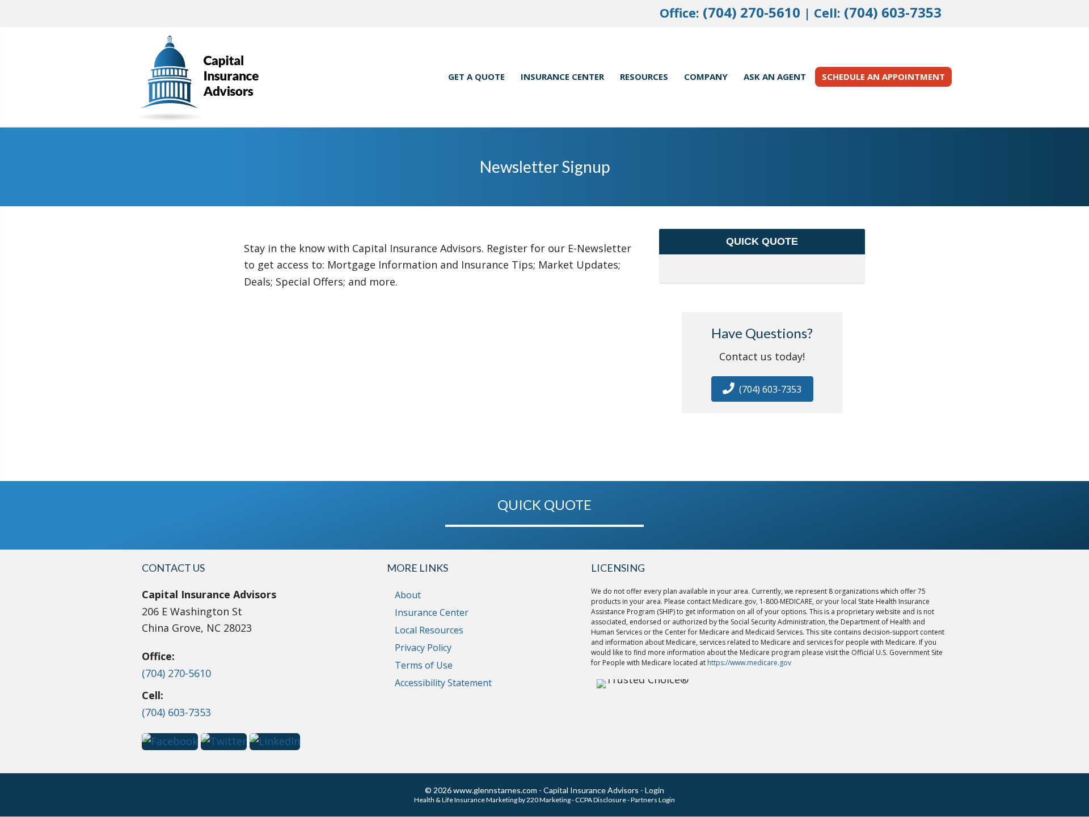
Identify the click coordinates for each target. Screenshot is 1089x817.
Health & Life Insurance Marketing (465, 799)
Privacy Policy (423, 647)
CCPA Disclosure (600, 799)
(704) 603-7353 (893, 12)
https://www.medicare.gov (749, 662)
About (408, 595)
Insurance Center (431, 612)
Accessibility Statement (443, 682)
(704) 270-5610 (751, 12)
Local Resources (429, 630)
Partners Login (653, 799)
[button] (762, 389)
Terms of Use (424, 665)
